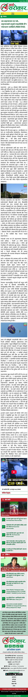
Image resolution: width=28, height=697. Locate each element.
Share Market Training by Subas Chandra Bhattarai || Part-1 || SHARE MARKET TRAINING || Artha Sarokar (16, 591)
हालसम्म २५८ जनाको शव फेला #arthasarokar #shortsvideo (13, 514)
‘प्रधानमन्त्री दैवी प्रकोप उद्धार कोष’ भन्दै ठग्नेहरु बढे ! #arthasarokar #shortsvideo (15, 534)
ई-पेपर (14, 686)
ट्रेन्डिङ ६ (7, 554)
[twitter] (10, 646)
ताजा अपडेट (7, 499)
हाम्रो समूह (14, 679)
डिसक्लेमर (14, 681)
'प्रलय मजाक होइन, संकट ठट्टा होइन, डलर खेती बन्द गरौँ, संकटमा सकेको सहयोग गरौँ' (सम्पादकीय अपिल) (16, 542)
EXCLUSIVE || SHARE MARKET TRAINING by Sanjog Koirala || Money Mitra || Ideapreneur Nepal (16, 605)
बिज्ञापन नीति (14, 684)
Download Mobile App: (14, 672)
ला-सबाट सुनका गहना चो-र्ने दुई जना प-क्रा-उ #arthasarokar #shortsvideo (16, 519)
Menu (5, 16)
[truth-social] (21, 646)
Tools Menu (23, 1)
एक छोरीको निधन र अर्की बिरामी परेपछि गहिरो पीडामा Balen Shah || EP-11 (15, 598)
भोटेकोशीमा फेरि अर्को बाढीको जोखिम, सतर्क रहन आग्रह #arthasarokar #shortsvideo (16, 526)
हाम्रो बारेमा (14, 677)
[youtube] (14, 646)
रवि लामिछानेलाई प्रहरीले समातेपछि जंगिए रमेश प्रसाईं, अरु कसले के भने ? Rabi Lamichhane (16, 583)
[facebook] (6, 646)
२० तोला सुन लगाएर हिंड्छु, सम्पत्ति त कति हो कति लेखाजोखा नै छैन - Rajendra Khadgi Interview (14, 569)
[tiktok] (17, 646)
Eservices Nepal (17, 696)
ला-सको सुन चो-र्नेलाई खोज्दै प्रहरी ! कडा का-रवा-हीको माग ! (16, 550)
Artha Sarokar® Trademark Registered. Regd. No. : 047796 (14, 692)
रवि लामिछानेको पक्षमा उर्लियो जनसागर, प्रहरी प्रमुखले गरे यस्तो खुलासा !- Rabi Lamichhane (15, 575)
